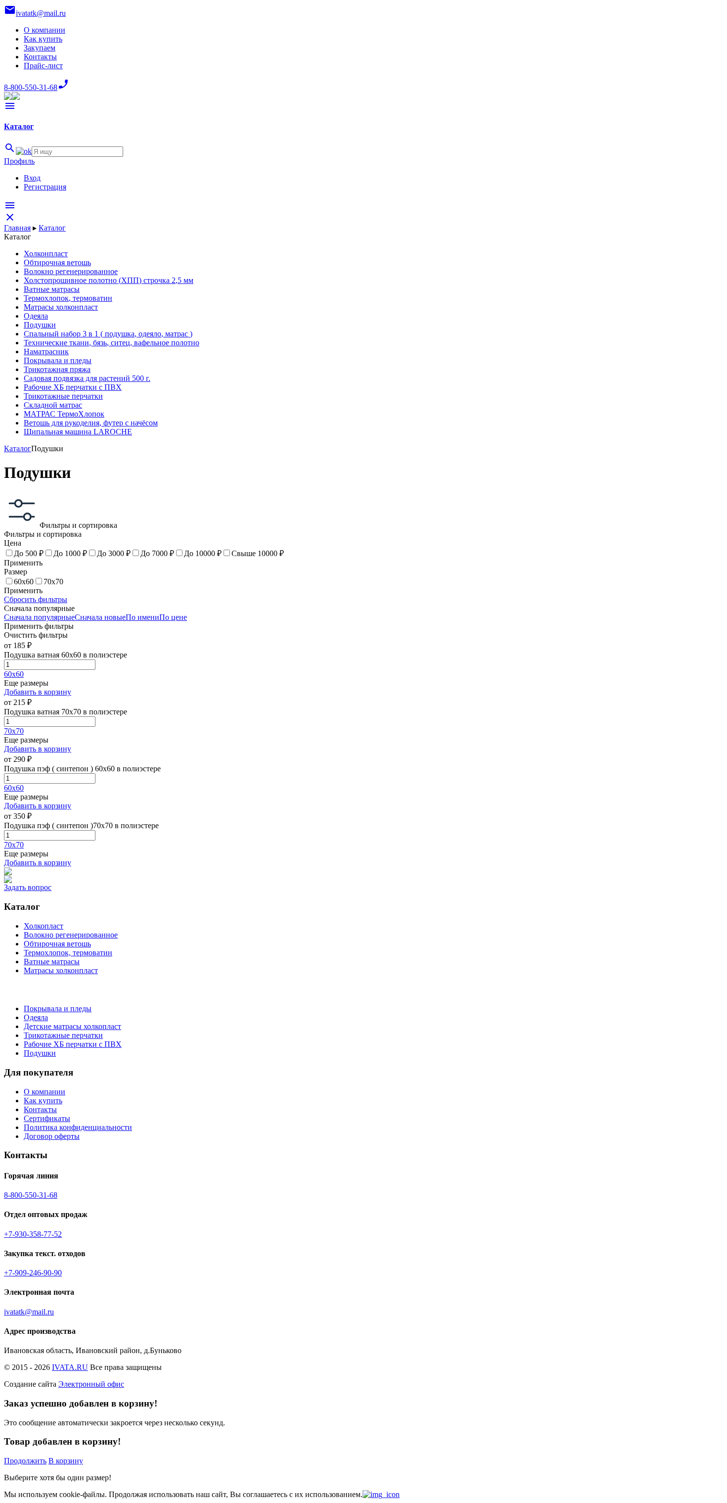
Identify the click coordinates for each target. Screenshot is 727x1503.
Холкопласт (43, 926)
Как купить (43, 39)
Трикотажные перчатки (63, 1035)
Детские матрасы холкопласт (72, 1026)
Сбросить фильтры (35, 599)
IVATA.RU (70, 1367)
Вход (32, 178)
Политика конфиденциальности (78, 1127)
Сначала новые (100, 617)
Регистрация (45, 187)
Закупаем (39, 48)
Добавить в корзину (37, 692)
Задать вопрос (27, 887)
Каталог (52, 228)
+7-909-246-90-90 (33, 1272)
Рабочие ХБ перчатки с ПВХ (73, 1044)
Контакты (40, 56)
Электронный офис (91, 1384)
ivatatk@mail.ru (29, 1312)
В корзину (65, 1460)
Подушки (40, 1053)
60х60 (14, 674)
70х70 (14, 731)
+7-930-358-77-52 (33, 1234)
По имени (142, 617)
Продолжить (25, 1460)
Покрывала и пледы (57, 1008)
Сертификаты (47, 1118)
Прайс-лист (43, 65)
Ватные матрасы (52, 961)
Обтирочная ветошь (57, 943)
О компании (44, 30)
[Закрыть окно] (381, 1494)
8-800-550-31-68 (30, 1195)
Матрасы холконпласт (61, 970)
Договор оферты (52, 1136)
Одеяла (36, 1017)
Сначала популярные (39, 617)
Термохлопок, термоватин (68, 952)
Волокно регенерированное (71, 935)
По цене (173, 617)
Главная (17, 228)
